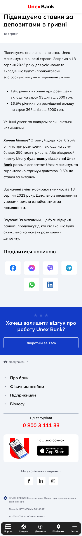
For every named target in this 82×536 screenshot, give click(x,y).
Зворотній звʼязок (41, 343)
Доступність (16, 361)
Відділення (58, 531)
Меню (75, 531)
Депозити (40, 531)
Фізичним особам (27, 386)
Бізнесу (17, 404)
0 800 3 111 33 (41, 425)
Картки (8, 531)
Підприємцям (23, 395)
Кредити (23, 531)
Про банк (19, 378)
